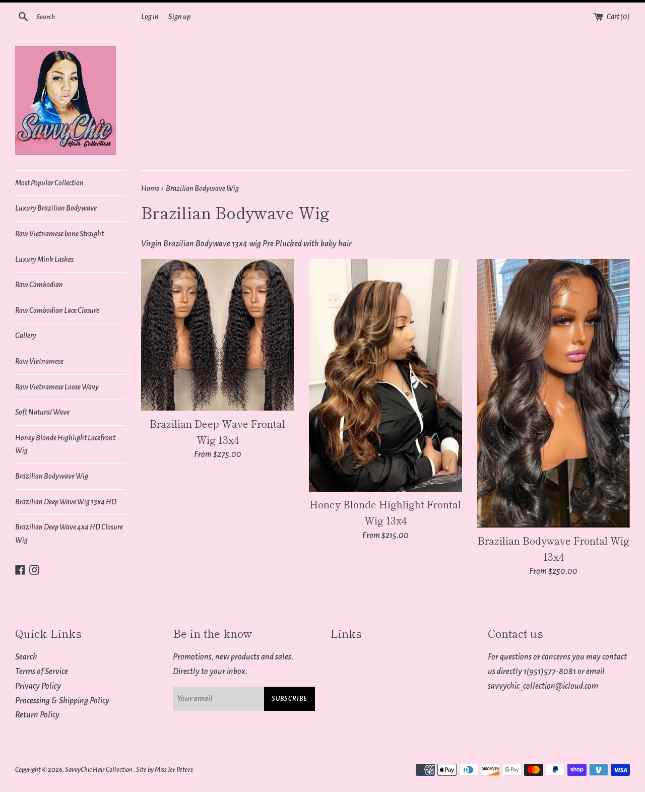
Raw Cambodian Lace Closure (57, 310)
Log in (150, 17)
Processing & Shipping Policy (62, 700)
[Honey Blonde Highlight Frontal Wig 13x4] (385, 375)
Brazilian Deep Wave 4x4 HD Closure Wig (69, 533)
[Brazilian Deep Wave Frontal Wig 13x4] (217, 335)
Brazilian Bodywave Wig (51, 476)
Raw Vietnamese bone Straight (59, 234)
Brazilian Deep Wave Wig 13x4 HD (65, 502)
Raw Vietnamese (39, 361)
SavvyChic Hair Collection (99, 769)
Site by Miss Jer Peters (164, 769)
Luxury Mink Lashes (44, 259)
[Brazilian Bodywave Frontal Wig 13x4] (553, 393)
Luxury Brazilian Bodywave (56, 208)
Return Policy (37, 714)
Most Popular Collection (49, 183)
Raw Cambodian (39, 285)
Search (26, 657)
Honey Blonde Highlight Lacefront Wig (65, 444)
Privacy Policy (38, 686)
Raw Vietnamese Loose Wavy (57, 387)
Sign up (179, 17)
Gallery (25, 336)
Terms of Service (41, 671)
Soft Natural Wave (42, 412)
